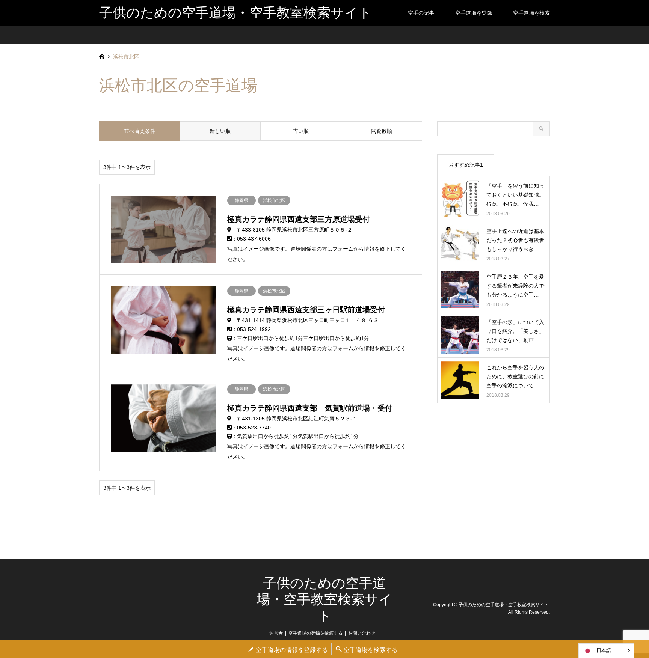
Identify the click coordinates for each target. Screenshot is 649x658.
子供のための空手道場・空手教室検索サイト (324, 599)
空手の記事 (421, 13)
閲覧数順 (381, 131)
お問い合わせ (361, 633)
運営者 (276, 633)
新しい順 (220, 131)
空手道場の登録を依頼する (315, 633)
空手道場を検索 (531, 13)
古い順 (301, 131)
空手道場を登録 (473, 13)
